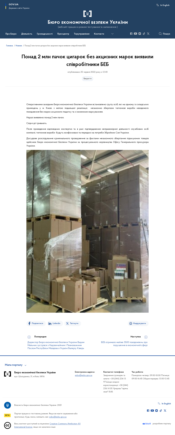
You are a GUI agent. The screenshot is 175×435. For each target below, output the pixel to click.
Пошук (166, 34)
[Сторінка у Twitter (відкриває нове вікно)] (148, 33)
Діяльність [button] (26, 34)
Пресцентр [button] (63, 34)
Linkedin (56, 323)
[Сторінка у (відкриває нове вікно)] (152, 33)
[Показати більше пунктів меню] (112, 34)
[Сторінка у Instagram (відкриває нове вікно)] (139, 33)
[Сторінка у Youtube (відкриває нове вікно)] (135, 33)
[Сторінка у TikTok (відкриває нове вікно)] (144, 33)
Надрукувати (139, 323)
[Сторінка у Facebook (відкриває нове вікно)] (131, 33)
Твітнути (74, 323)
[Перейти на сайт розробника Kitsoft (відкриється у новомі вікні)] (146, 424)
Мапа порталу (14, 365)
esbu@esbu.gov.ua (83, 375)
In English (165, 5)
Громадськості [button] (45, 34)
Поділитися (37, 323)
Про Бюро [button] (11, 34)
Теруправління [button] (81, 34)
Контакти (99, 34)
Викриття (87, 79)
